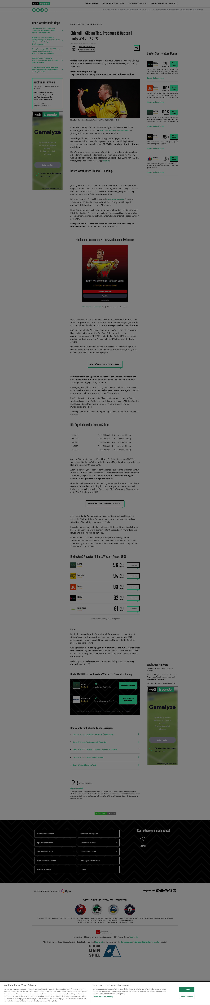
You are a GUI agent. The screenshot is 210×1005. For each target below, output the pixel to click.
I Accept (187, 989)
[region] (105, 993)
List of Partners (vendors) (103, 997)
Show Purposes (187, 996)
